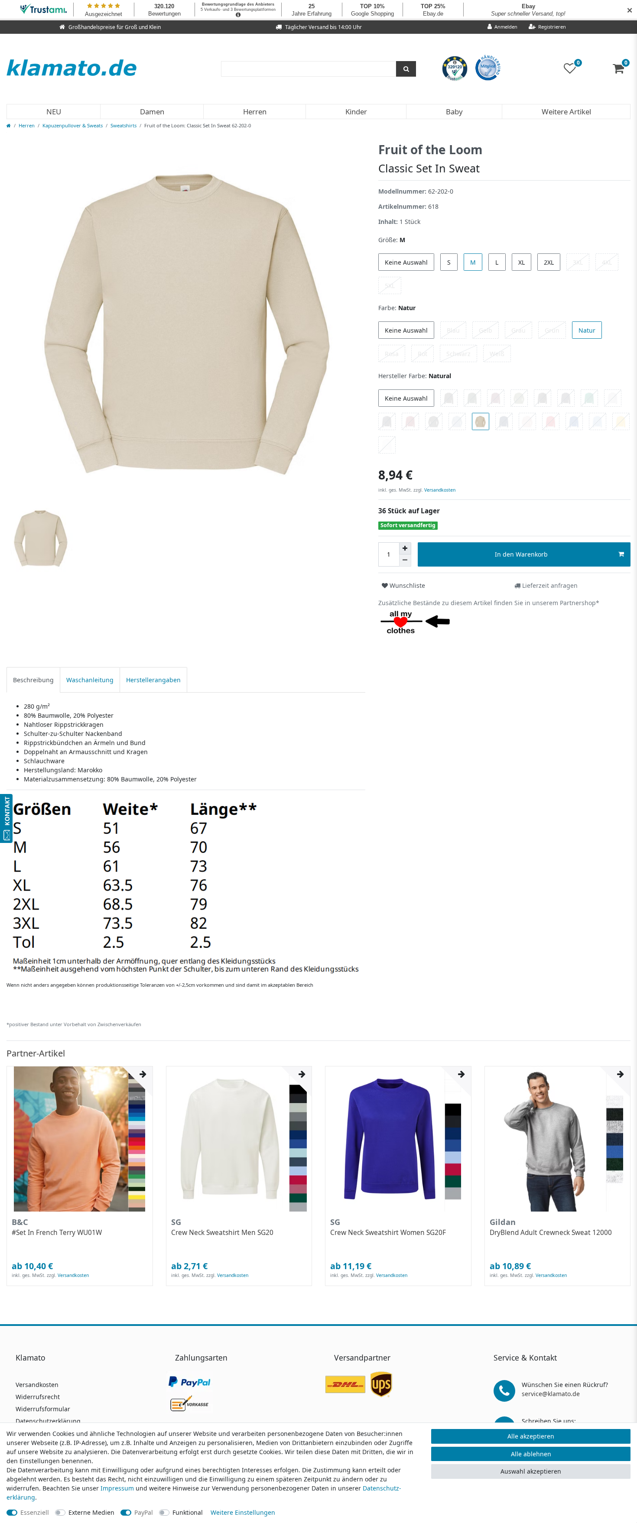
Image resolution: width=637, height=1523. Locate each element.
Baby (454, 112)
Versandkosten (439, 490)
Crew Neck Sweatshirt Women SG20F (388, 1232)
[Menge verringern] (405, 560)
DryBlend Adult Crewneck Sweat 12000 (551, 1232)
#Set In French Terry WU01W (57, 1232)
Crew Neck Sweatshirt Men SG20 (222, 1232)
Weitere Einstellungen (243, 1512)
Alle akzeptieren (530, 1436)
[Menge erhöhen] (405, 548)
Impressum (117, 1488)
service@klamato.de (551, 1394)
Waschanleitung (90, 680)
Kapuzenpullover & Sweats (72, 125)
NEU (53, 112)
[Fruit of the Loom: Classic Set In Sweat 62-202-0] (185, 887)
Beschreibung (33, 680)
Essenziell (34, 1512)
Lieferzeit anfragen (549, 585)
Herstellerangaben (153, 680)
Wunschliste (406, 585)
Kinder (356, 112)
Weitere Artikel (566, 112)
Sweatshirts (123, 125)
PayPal (143, 1512)
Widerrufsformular (43, 1409)
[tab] (33, 680)
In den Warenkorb (521, 554)
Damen (152, 112)
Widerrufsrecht (38, 1397)
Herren (254, 112)
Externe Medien (91, 1512)
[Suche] (406, 69)
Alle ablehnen (531, 1454)
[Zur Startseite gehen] (8, 125)
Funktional (187, 1512)
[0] (621, 70)
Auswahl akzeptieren (530, 1471)
